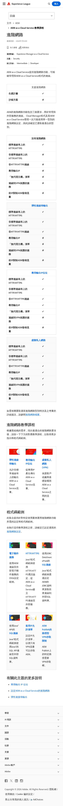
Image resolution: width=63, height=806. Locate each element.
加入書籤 (13, 47)
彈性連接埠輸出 (19, 697)
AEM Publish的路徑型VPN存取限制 (47, 633)
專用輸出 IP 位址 (19, 684)
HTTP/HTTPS (32, 553)
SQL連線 (46, 564)
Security (16, 58)
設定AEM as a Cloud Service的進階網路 (30, 690)
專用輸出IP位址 (39, 272)
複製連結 (25, 47)
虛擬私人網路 (39, 340)
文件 (9, 23)
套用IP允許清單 (30, 627)
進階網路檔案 (32, 414)
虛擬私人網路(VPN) (46, 463)
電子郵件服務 (14, 555)
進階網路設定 (14, 531)
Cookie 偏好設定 (24, 794)
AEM (17, 23)
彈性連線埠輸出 (40, 205)
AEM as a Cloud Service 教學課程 (27, 27)
